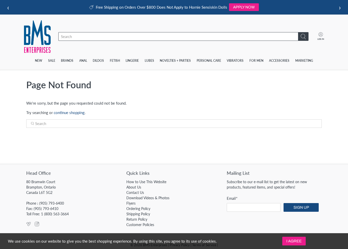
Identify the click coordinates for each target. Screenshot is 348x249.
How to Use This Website (146, 182)
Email (232, 198)
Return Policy (136, 219)
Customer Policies (140, 224)
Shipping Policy (138, 214)
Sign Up (301, 207)
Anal (83, 61)
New (38, 61)
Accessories (279, 61)
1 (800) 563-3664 (55, 214)
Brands (67, 61)
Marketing (304, 61)
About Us (133, 187)
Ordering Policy (138, 208)
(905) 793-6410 (46, 208)
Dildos (98, 61)
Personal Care (209, 61)
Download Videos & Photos (147, 198)
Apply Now (244, 7)
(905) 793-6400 (51, 203)
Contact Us (135, 192)
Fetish (115, 61)
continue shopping (69, 112)
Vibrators (235, 61)
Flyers (131, 203)
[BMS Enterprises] (37, 36)
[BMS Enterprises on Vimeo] (28, 225)
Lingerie (132, 61)
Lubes (149, 61)
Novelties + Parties (175, 61)
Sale (51, 61)
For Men (256, 61)
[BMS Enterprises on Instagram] (37, 225)
